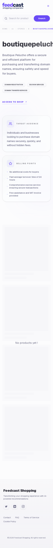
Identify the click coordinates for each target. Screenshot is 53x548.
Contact (7, 517)
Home (4, 29)
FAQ (17, 517)
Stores (21, 29)
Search (41, 18)
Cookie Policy (9, 521)
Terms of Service (31, 517)
